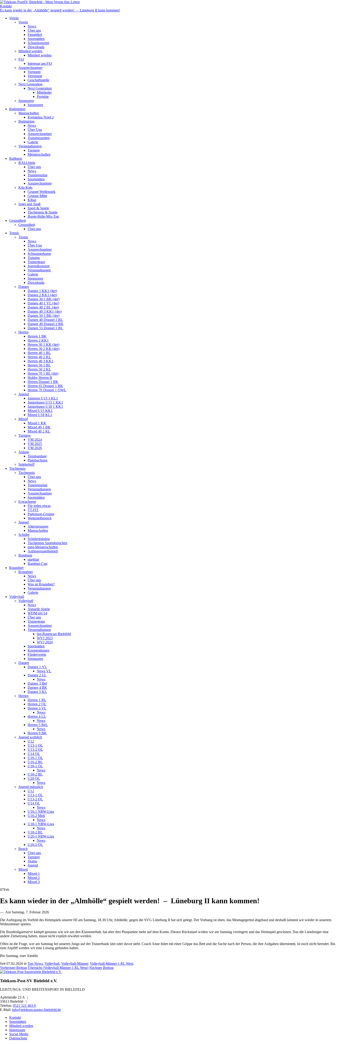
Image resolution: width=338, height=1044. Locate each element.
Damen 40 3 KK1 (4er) (45, 311)
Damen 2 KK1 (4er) (42, 295)
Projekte (43, 96)
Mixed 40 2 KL (39, 431)
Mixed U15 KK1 (40, 411)
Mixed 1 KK (37, 423)
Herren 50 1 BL (39, 365)
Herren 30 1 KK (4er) (43, 344)
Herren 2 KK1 (38, 340)
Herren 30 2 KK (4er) (43, 349)
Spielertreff (26, 464)
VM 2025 (35, 444)
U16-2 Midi (36, 816)
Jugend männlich (30, 787)
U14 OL (34, 754)
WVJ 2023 (45, 638)
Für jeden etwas (39, 506)
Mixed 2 (34, 878)
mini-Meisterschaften (43, 547)
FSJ (21, 59)
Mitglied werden (30, 51)
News (32, 26)
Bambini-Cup (37, 564)
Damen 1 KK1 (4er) (42, 291)
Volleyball (16, 597)
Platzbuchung (37, 460)
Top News (35, 963)
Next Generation (30, 84)
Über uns (34, 30)
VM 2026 (35, 448)
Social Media (18, 1034)
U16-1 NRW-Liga (41, 811)
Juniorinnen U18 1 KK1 (45, 406)
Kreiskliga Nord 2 (41, 117)
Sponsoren (26, 101)
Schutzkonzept (38, 43)
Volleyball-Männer (74, 963)
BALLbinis (26, 163)
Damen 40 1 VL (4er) (43, 303)
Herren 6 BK (37, 733)
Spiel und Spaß (29, 204)
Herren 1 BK (37, 336)
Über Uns (35, 130)
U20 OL (34, 778)
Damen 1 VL (37, 667)
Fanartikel (35, 35)
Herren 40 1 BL (39, 353)
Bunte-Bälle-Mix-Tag (43, 216)
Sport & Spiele (38, 208)
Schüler (23, 535)
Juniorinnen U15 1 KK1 (45, 402)
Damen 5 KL (37, 692)
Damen (23, 287)
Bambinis (25, 555)
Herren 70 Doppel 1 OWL (47, 390)
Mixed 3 (34, 882)
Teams (32, 861)
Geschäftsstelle (38, 80)
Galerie (33, 142)
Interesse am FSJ (40, 63)
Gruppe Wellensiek (41, 192)
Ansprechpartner (30, 68)
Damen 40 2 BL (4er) (43, 307)
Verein (14, 18)
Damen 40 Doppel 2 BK (45, 324)
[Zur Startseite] (40, 2)
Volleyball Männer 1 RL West (111, 963)
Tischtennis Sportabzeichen (47, 543)
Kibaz (32, 200)
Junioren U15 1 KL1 (43, 398)
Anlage (23, 452)
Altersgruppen (38, 526)
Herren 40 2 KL (39, 357)
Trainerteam (36, 262)
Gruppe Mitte (37, 196)
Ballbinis (15, 158)
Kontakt (6, 6)
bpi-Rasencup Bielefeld (54, 634)
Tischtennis (17, 468)
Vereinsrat (35, 76)
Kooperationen (38, 650)
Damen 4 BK (37, 687)
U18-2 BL (35, 774)
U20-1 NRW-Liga (41, 836)
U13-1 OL (35, 745)
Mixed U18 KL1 (40, 415)
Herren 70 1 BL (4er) (43, 373)
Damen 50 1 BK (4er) (44, 316)
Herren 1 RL (37, 700)
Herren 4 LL (37, 716)
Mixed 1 (34, 873)
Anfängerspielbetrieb (43, 551)
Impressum (17, 1030)
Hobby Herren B (40, 378)
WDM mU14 (37, 613)
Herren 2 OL (37, 704)
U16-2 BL (35, 762)
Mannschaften (28, 113)
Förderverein (37, 654)
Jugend (23, 394)
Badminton (17, 109)
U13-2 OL (35, 749)
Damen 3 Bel (37, 683)
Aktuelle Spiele (39, 609)
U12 (31, 741)
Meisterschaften (39, 154)
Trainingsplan (37, 175)
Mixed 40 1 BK (39, 427)
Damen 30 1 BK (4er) (44, 299)
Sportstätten (36, 39)
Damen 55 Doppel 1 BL (45, 328)
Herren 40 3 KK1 (40, 361)
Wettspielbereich (40, 518)
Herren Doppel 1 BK (43, 382)
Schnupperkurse (39, 254)
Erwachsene (27, 502)
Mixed (23, 419)
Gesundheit (17, 220)
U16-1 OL (35, 758)
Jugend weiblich (30, 737)
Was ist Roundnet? (41, 584)
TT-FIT (33, 510)
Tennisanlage (37, 456)
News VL (44, 671)
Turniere (34, 150)
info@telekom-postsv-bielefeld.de (36, 1010)
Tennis (14, 233)
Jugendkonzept (38, 266)
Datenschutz (18, 1038)
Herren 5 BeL (38, 725)
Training (34, 258)
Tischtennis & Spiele (42, 212)
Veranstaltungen (30, 146)
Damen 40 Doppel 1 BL (45, 320)
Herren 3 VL (37, 708)
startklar (33, 559)
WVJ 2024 (45, 642)
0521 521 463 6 (24, 1005)
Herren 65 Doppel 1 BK (45, 386)
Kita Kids (25, 187)
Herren (23, 332)
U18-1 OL (35, 766)
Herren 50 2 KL (39, 369)
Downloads (36, 47)
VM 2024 (35, 440)
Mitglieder (44, 92)
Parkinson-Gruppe (41, 514)
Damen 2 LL (37, 675)
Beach (23, 849)
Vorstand (34, 72)
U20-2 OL (35, 845)
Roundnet (16, 568)
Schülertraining (39, 539)
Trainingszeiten (39, 138)
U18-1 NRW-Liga (41, 824)
